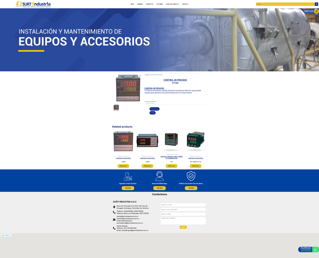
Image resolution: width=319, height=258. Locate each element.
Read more (123, 166)
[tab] (150, 103)
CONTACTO (185, 4)
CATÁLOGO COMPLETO (172, 4)
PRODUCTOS (149, 4)
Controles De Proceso (156, 74)
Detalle (152, 113)
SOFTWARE (160, 4)
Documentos (150, 103)
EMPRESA (140, 4)
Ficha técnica (154, 109)
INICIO (132, 4)
